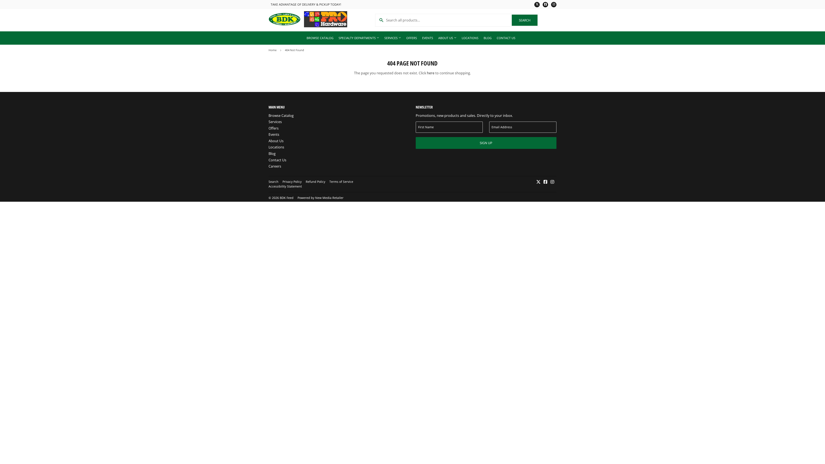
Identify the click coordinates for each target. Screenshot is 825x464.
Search (528, 20)
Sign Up (486, 143)
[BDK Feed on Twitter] (538, 182)
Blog (488, 38)
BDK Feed (286, 198)
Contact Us (506, 38)
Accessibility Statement (285, 186)
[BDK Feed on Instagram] (552, 182)
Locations (470, 38)
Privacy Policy (292, 182)
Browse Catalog (320, 38)
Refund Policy (315, 182)
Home (273, 50)
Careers (275, 166)
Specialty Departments (358, 38)
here (430, 73)
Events (427, 38)
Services (391, 38)
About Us (446, 38)
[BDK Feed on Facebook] (545, 182)
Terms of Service (341, 182)
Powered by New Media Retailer (321, 198)
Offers (411, 38)
